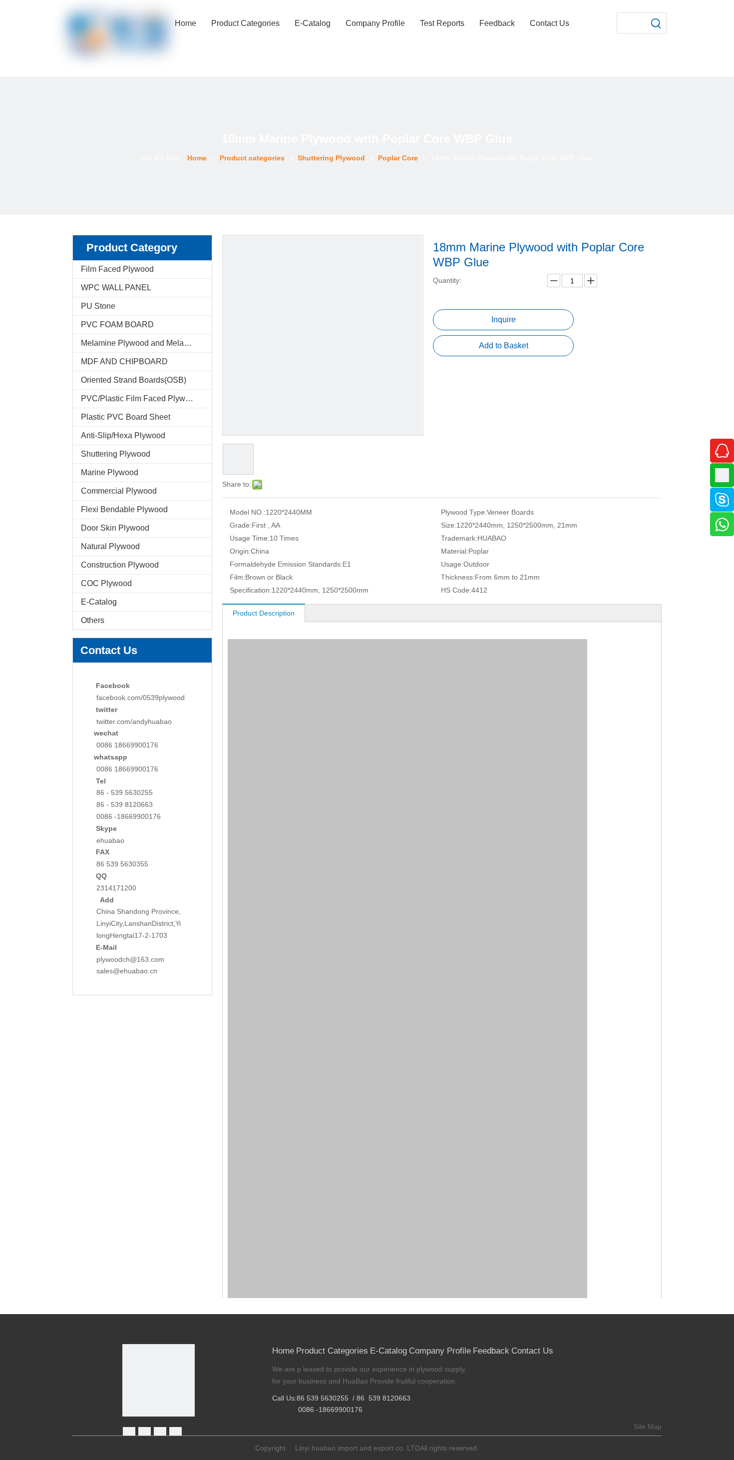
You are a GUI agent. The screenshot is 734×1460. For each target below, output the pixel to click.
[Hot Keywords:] (656, 23)
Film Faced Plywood (117, 269)
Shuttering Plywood (115, 454)
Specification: (251, 590)
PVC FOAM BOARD (117, 324)
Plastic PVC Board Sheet (125, 417)
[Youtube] (175, 1433)
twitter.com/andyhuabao (134, 722)
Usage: (452, 564)
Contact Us (532, 1351)
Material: (454, 551)
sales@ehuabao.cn (126, 971)
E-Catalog (99, 602)
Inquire (503, 319)
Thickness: (458, 577)
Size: (448, 525)
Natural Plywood (110, 546)
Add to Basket (503, 345)
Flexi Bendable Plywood (124, 509)
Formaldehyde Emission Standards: (286, 564)
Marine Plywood (109, 472)
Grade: (241, 525)
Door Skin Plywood (115, 528)
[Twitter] (160, 1433)
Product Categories (332, 1351)
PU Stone (98, 306)
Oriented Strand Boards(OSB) (133, 380)
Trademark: (459, 538)
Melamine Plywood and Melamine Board (146, 343)
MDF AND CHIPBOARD (124, 361)
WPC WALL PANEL (116, 287)
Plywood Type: (464, 512)
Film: (237, 577)
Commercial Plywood (119, 491)
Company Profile (440, 1351)
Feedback (491, 1351)
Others (92, 620)
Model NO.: (248, 512)
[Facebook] (129, 1433)
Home (283, 1351)
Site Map (648, 1427)
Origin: (240, 551)
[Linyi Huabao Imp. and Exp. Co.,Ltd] (158, 1380)
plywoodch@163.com (130, 959)
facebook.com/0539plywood (140, 698)
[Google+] (144, 1433)
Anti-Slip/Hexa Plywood (123, 435)
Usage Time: (250, 538)
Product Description (264, 613)
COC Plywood (106, 583)
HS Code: (456, 590)
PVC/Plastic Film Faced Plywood (140, 398)
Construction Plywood (120, 565)
